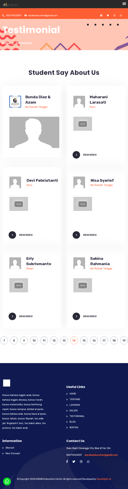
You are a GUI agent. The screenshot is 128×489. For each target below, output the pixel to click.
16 (94, 340)
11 (44, 340)
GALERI (73, 410)
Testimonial (24, 43)
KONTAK (73, 427)
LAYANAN (74, 405)
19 (124, 340)
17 (104, 340)
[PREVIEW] (34, 132)
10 (34, 340)
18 (114, 340)
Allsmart (9, 447)
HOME (72, 393)
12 (54, 340)
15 (84, 340)
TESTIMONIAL (77, 416)
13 (64, 340)
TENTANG (74, 399)
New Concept (12, 453)
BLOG (72, 421)
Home (6, 43)
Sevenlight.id (104, 479)
